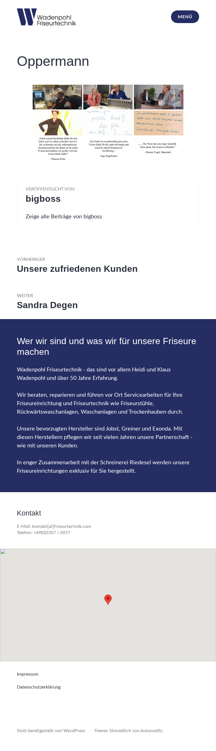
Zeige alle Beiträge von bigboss (64, 216)
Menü (185, 17)
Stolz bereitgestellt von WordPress (51, 730)
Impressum (27, 674)
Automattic (151, 730)
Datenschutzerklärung (38, 687)
